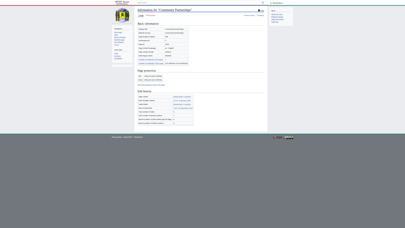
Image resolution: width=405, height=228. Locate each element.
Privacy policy (117, 137)
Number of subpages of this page (151, 63)
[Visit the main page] (122, 15)
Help (262, 10)
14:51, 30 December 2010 (183, 108)
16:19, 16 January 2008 (182, 100)
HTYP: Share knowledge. (122, 3)
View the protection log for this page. (151, 85)
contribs (187, 97)
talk (181, 97)
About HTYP (128, 137)
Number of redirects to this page (151, 59)
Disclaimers (138, 137)
